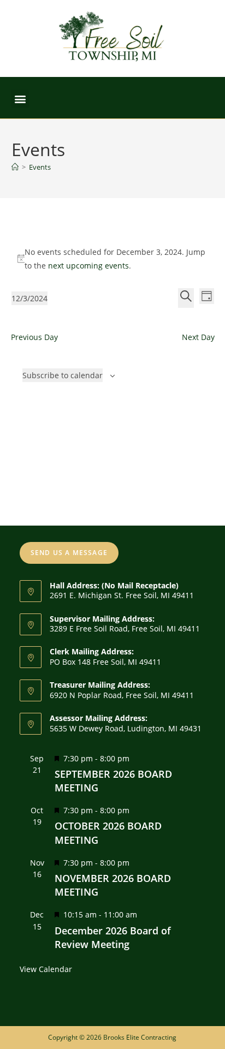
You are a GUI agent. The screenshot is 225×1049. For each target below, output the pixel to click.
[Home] (15, 167)
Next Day (198, 337)
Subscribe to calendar (62, 375)
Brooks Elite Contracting (139, 1037)
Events (40, 167)
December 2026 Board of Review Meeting (113, 937)
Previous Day (34, 337)
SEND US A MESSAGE (69, 552)
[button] (20, 99)
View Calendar (46, 969)
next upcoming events (88, 265)
